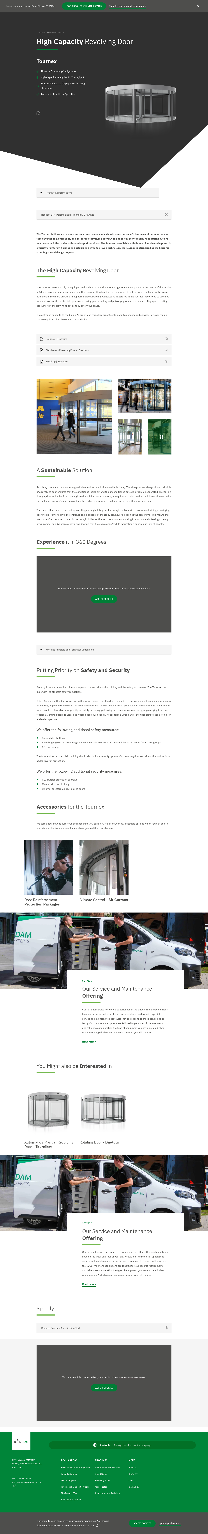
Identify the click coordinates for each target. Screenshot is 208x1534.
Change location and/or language (127, 5)
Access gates (101, 1486)
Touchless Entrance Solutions (75, 1486)
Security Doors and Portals (107, 1467)
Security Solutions (70, 1474)
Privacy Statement (84, 1525)
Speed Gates (101, 1474)
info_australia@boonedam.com (27, 1482)
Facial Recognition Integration (75, 1467)
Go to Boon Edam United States (84, 6)
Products (41, 32)
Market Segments (69, 1480)
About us (133, 1467)
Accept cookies (142, 1523)
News (131, 1480)
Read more (88, 1041)
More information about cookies (132, 588)
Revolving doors (55, 32)
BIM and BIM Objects (71, 1499)
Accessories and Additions (107, 1493)
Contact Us (134, 1487)
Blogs (131, 1474)
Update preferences (170, 1523)
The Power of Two (69, 1493)
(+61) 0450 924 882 (21, 1478)
